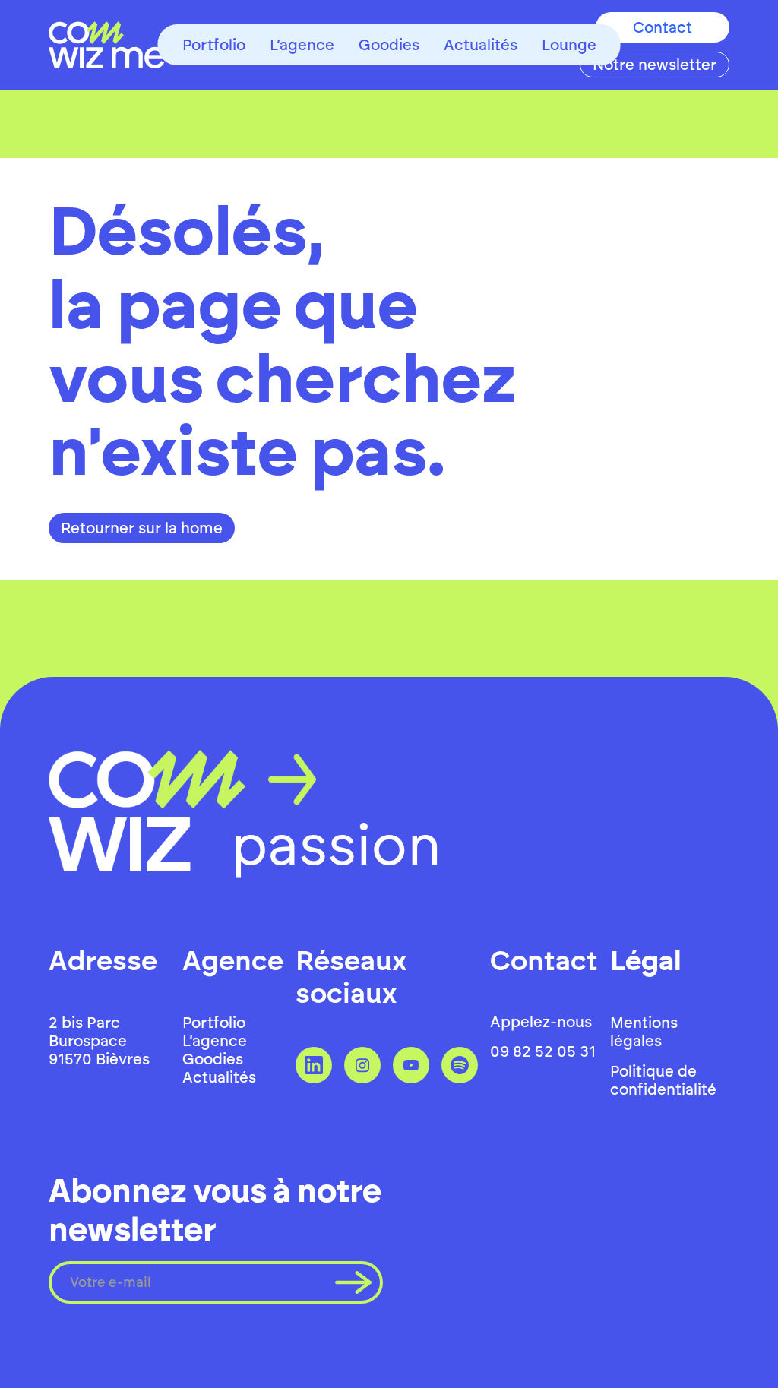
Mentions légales (644, 1031)
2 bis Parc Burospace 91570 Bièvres (99, 1040)
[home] (107, 44)
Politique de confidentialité (663, 1080)
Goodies (389, 45)
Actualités (480, 45)
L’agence (302, 45)
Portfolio (213, 45)
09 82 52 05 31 (543, 1051)
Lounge (569, 45)
